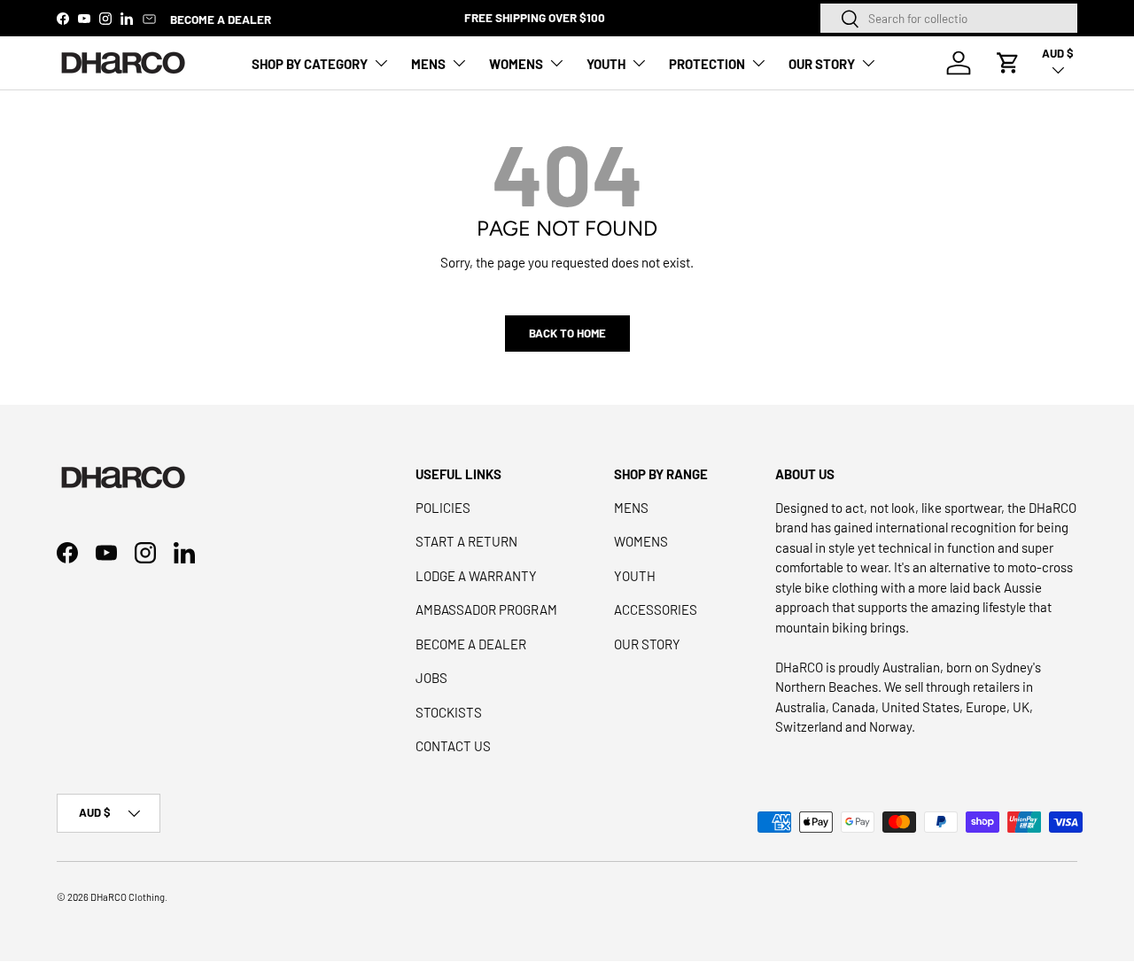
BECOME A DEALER (220, 19)
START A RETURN (466, 541)
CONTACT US (453, 746)
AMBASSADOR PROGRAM (486, 609)
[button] (1008, 62)
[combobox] (948, 18)
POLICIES (443, 508)
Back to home (567, 333)
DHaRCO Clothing (127, 897)
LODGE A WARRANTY (476, 576)
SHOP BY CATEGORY (310, 64)
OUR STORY (821, 64)
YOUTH (605, 64)
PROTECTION (707, 64)
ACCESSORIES (655, 609)
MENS (428, 64)
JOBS (431, 678)
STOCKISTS (449, 712)
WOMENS (516, 64)
